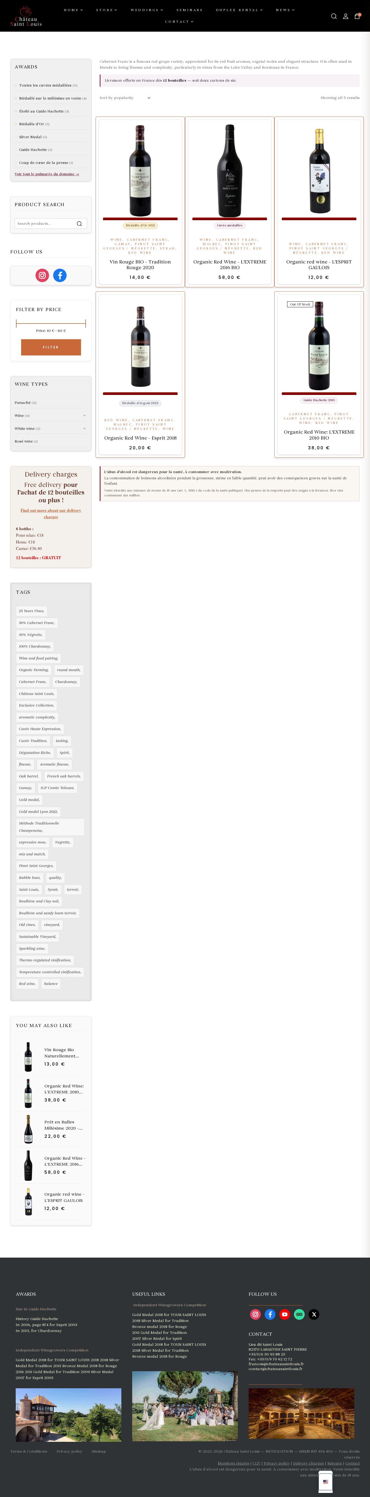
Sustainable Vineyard (37, 936)
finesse (24, 764)
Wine (116, 240)
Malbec (212, 244)
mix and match (32, 854)
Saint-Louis (28, 889)
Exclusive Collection (36, 705)
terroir (72, 889)
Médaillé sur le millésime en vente (50, 98)
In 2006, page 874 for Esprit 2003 (46, 1325)
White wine (25, 428)
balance (51, 983)
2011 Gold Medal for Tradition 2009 (58, 1372)
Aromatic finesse (54, 764)
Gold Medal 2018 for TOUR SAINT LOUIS (169, 1315)
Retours (334, 1463)
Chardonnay (65, 682)
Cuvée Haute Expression (39, 729)
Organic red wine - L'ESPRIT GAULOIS (319, 265)
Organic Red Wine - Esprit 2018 (140, 438)
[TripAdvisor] (299, 1314)
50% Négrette (30, 634)
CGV (256, 1463)
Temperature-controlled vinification (49, 972)
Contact (352, 1463)
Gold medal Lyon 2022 (38, 811)
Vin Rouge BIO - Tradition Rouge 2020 (140, 265)
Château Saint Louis (36, 693)
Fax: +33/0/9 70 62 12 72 (270, 1359)
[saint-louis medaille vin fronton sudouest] (132, 1366)
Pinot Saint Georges (36, 865)
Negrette (62, 842)
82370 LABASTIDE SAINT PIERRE (278, 1349)
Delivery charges (308, 1463)
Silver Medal (30, 137)
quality (55, 877)
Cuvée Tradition (32, 740)
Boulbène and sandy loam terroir (47, 913)
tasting (61, 740)
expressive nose (32, 842)
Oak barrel (28, 776)
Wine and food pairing (38, 658)
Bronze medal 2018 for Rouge (159, 1326)
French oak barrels (63, 776)
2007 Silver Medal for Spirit (157, 1338)
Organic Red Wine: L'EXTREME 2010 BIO (319, 435)
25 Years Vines (31, 611)
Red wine (140, 253)
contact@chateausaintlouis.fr (276, 1369)
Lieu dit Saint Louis (266, 1344)
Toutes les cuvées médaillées (45, 85)
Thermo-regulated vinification (44, 960)
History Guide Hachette (37, 1319)
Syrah (167, 248)
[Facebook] (60, 275)
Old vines (27, 924)
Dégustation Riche (34, 752)
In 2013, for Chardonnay (39, 1330)
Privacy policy (277, 1463)
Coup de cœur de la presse (43, 162)
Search (79, 223)
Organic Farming (33, 670)
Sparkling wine (31, 948)
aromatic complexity (36, 717)
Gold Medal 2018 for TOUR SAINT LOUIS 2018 (58, 1360)
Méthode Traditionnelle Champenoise (39, 827)
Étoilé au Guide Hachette (41, 111)
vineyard (51, 924)
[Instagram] (42, 275)
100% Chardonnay (34, 646)
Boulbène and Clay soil (38, 901)
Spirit (64, 752)
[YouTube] (284, 1314)
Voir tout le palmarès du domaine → (47, 174)
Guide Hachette (33, 149)
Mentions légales (233, 1463)
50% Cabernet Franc (36, 623)
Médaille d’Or (31, 124)
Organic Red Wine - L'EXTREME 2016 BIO (229, 265)
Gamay (123, 244)
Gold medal (29, 799)
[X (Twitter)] (314, 1314)
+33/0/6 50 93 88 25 (267, 1354)
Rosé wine (24, 441)
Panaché (23, 402)
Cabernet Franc (147, 240)
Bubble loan (29, 877)
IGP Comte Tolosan (57, 788)
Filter (51, 347)
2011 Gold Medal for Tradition (159, 1332)
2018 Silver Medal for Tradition (160, 1320)
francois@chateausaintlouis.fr (276, 1364)
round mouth (68, 670)
